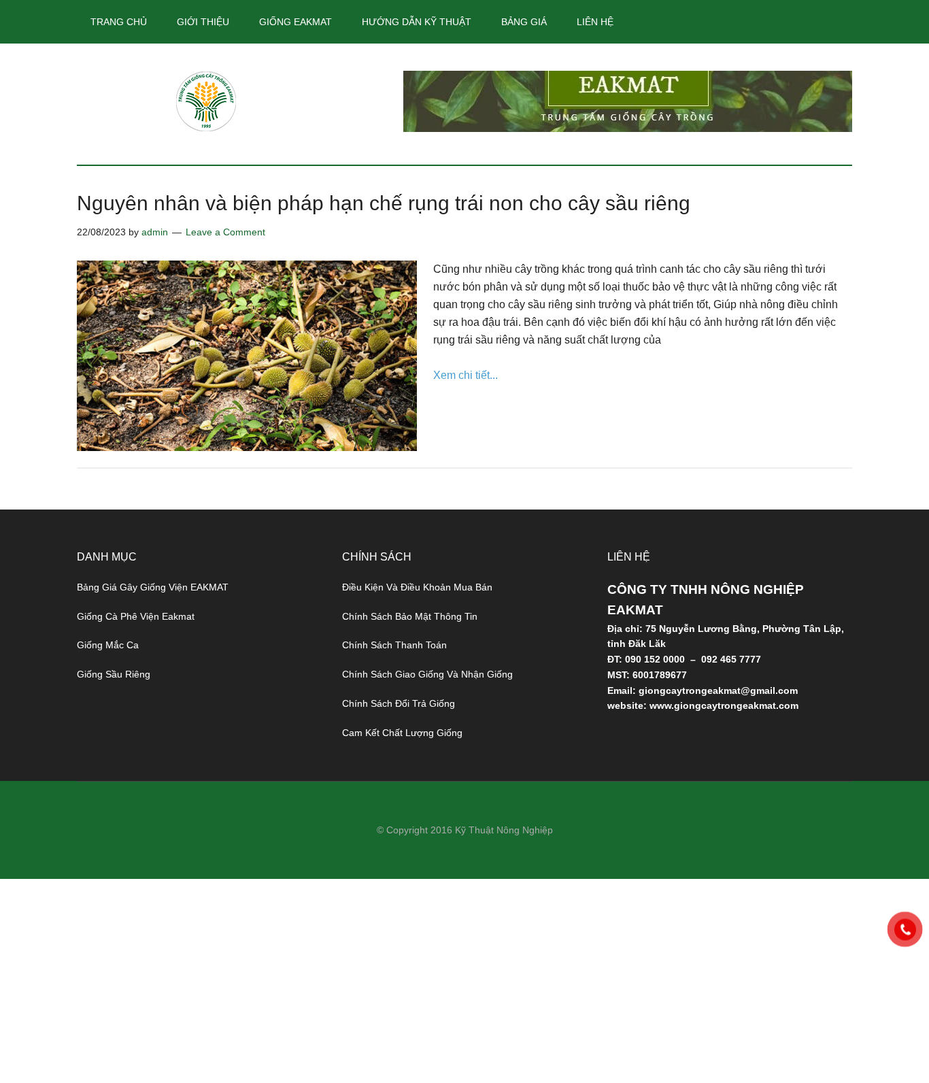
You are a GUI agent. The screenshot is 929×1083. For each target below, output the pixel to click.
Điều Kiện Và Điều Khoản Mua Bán (417, 587)
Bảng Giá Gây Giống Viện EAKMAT (153, 587)
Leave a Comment (225, 232)
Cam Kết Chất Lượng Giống (402, 732)
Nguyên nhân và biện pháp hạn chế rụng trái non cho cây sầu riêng (383, 203)
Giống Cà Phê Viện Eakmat (136, 616)
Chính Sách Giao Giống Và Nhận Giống (427, 674)
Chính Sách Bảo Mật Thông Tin (409, 616)
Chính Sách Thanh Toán (394, 644)
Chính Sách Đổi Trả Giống (398, 703)
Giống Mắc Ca (108, 644)
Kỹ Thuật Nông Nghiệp (504, 829)
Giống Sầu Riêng (113, 674)
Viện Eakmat (206, 101)
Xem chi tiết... (465, 375)
